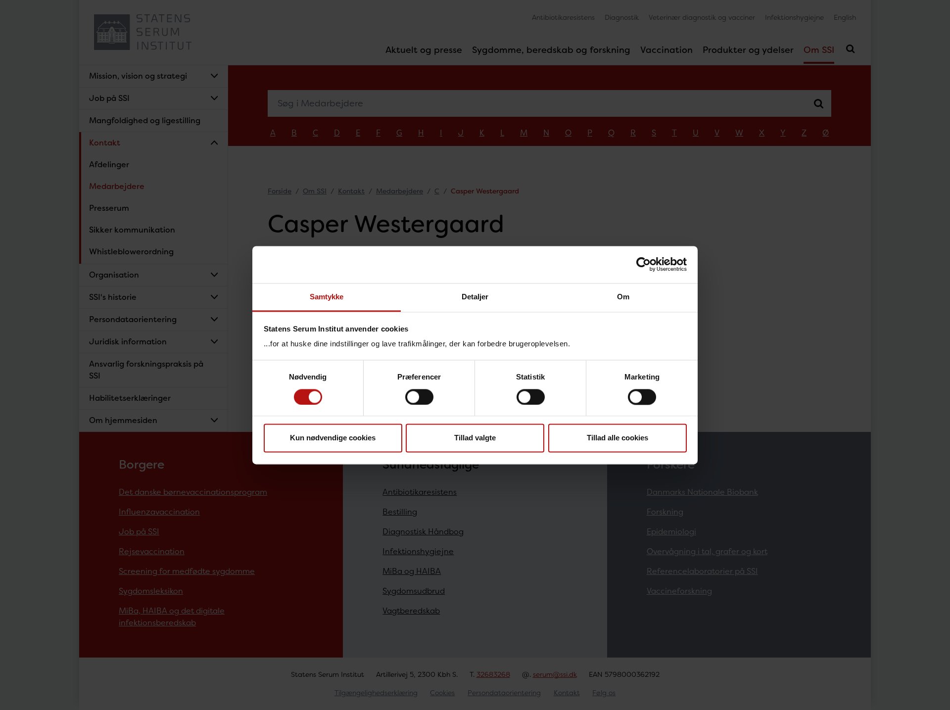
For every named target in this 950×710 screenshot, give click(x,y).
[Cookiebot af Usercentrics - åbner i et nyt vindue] (643, 264)
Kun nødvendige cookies (333, 438)
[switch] (419, 397)
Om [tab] (623, 296)
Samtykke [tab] (327, 296)
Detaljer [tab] (475, 296)
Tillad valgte (475, 438)
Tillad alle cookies (617, 438)
